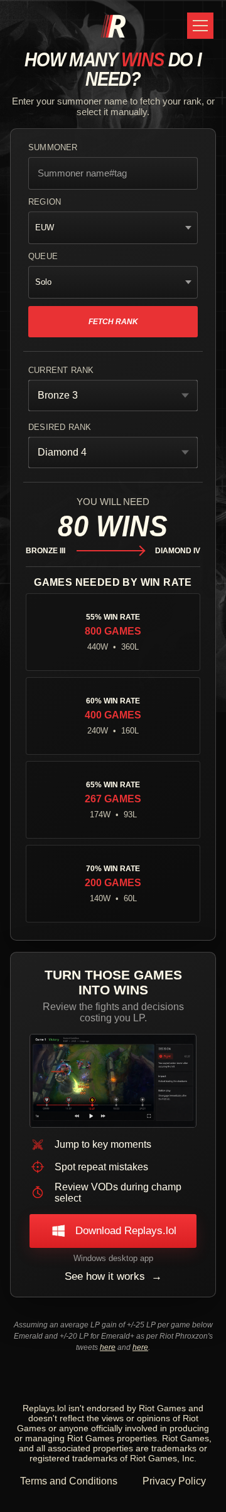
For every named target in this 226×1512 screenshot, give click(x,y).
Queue (40, 257)
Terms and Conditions (69, 1487)
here (108, 1353)
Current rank (57, 371)
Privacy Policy (174, 1487)
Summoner (51, 148)
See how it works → (113, 1281)
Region (43, 203)
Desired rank (56, 428)
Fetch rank (113, 322)
